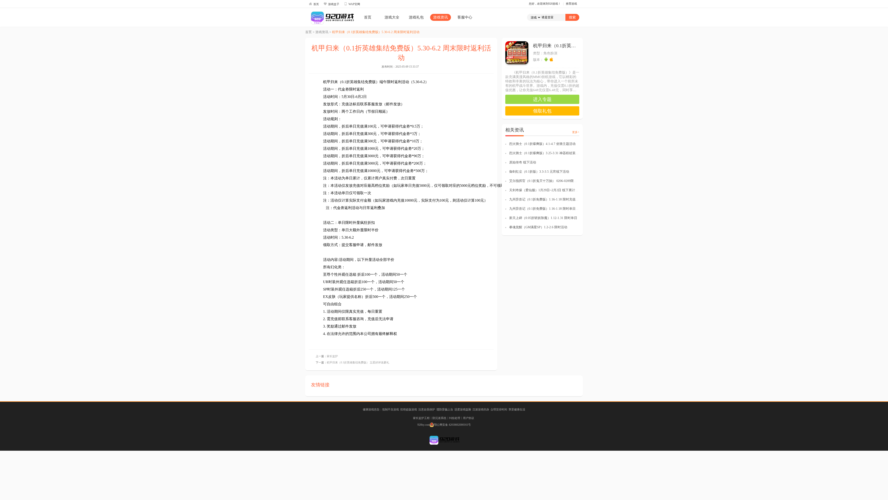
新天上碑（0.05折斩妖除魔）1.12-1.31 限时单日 (543, 218)
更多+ (575, 132)
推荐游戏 (571, 3)
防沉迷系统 (439, 418)
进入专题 (542, 99)
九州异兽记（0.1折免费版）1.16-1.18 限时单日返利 (545, 208)
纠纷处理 (454, 418)
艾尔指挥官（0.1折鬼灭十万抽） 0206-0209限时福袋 (546, 181)
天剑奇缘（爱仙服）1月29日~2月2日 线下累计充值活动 (548, 190)
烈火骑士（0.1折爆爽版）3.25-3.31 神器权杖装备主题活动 (550, 153)
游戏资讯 (440, 17)
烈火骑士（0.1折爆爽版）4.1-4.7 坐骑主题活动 (542, 144)
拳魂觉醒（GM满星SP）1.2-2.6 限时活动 (538, 227)
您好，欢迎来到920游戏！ (545, 3)
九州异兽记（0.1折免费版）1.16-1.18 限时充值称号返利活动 (552, 199)
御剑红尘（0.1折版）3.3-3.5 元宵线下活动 (539, 171)
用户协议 (468, 418)
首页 (314, 4)
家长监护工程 (421, 418)
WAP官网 (352, 4)
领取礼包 (542, 110)
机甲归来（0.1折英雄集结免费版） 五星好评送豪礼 (358, 362)
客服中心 (464, 17)
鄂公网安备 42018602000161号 (452, 424)
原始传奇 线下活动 (522, 162)
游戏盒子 (331, 4)
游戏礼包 (416, 17)
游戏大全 (392, 17)
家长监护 (332, 356)
